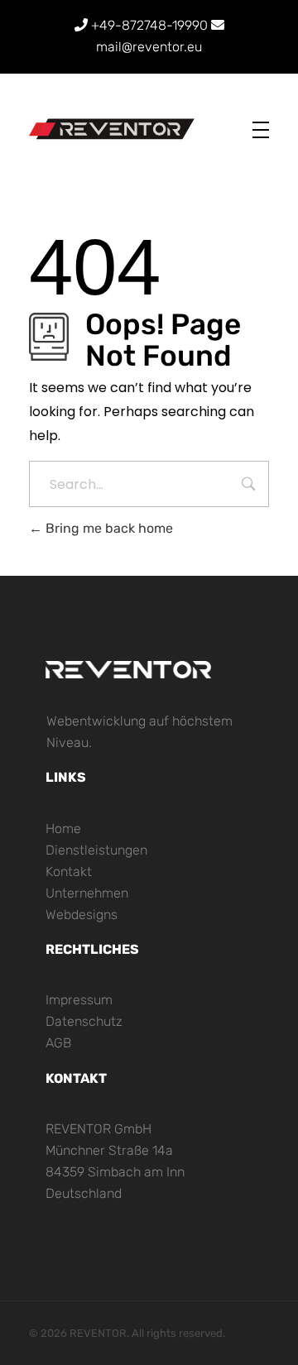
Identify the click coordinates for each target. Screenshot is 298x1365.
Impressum (79, 1000)
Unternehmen (87, 893)
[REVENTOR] (112, 129)
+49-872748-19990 (149, 25)
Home (63, 828)
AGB (58, 1043)
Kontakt (69, 871)
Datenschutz (84, 1021)
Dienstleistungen (96, 850)
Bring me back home (107, 528)
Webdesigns (82, 914)
